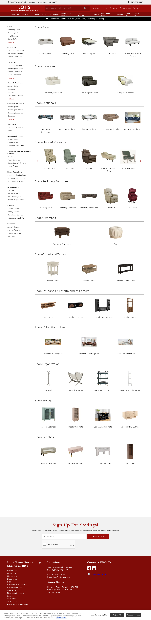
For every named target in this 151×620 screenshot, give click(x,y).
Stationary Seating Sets (17, 175)
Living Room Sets (14, 172)
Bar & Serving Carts (15, 197)
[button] (93, 8)
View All (11, 42)
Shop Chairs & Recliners (50, 142)
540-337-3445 (136, 2)
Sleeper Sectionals (15, 72)
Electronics (46, 14)
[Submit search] (85, 8)
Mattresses (35, 14)
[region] (75, 615)
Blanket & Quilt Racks (16, 200)
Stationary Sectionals (16, 66)
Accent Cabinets (14, 209)
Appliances (15, 14)
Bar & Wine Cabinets (15, 215)
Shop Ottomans (45, 217)
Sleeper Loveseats (15, 57)
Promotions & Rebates (66, 14)
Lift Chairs (11, 92)
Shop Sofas (42, 27)
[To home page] (24, 8)
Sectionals (11, 62)
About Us (128, 14)
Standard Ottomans (15, 127)
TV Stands (11, 157)
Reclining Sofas (13, 33)
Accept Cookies (133, 615)
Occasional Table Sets (16, 181)
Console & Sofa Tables (16, 146)
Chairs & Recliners (15, 83)
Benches (11, 224)
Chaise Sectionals (14, 75)
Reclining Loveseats (15, 53)
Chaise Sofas (12, 39)
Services (120, 14)
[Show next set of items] (141, 161)
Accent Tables (13, 139)
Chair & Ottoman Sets (16, 95)
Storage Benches (14, 230)
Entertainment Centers (17, 163)
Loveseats (11, 47)
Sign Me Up (98, 536)
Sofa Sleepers (13, 36)
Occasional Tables (15, 136)
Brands (55, 14)
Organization (13, 187)
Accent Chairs (13, 86)
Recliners (11, 89)
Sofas (9, 27)
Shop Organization (47, 364)
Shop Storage (44, 400)
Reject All (117, 615)
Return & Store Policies (17, 604)
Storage (10, 206)
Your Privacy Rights (99, 615)
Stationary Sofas (14, 30)
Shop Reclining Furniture (51, 181)
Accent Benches (14, 227)
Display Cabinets (14, 212)
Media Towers (13, 166)
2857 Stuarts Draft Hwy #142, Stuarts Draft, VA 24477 (33, 2)
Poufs (10, 130)
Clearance (95, 14)
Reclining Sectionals (15, 69)
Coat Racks (12, 190)
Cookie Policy (61, 618)
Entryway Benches (15, 233)
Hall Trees (11, 236)
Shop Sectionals (45, 103)
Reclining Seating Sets (16, 178)
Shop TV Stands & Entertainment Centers (62, 291)
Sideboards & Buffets (16, 218)
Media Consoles (14, 160)
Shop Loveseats (45, 66)
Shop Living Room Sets (50, 327)
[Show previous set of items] (38, 161)
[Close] (147, 614)
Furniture (24, 14)
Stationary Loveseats (16, 50)
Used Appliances (82, 14)
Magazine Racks (14, 193)
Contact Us (137, 14)
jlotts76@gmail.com (61, 577)
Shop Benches (44, 437)
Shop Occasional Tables (50, 254)
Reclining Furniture (15, 104)
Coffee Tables (13, 142)
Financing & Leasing (105, 14)
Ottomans (11, 124)
